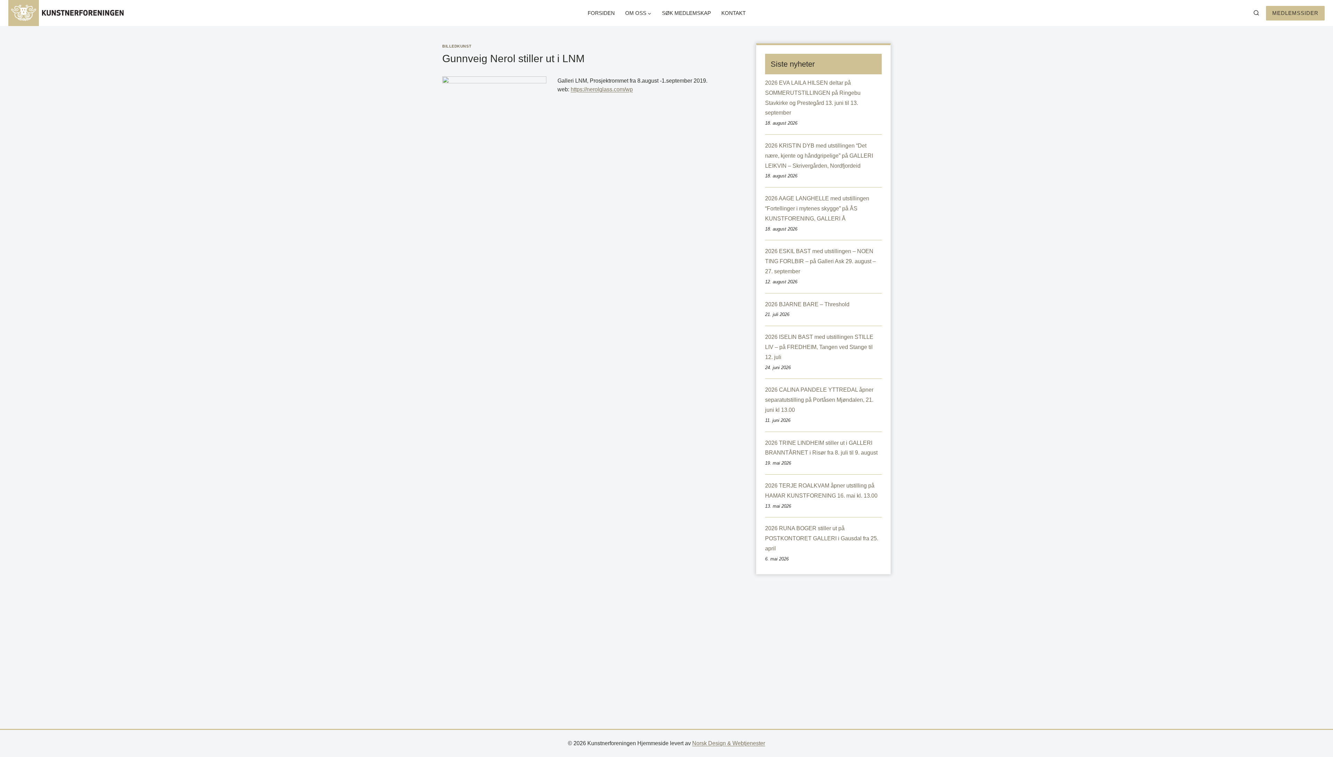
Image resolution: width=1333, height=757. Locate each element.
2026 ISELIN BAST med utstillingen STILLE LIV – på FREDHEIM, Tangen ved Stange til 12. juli (819, 347)
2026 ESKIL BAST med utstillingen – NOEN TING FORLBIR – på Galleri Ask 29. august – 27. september (820, 261)
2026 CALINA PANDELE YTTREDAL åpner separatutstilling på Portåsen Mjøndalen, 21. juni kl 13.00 (819, 400)
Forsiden (601, 13)
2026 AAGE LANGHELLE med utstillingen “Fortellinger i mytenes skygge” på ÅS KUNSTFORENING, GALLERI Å (817, 209)
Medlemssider (1295, 13)
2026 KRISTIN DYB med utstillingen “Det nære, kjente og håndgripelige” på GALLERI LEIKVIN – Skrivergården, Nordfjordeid (819, 156)
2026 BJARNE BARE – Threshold (807, 304)
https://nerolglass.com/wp (602, 89)
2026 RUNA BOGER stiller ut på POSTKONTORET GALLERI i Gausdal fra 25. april (821, 538)
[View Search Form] (1256, 13)
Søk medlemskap (686, 13)
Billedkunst (456, 46)
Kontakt (733, 13)
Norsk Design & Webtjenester (728, 743)
